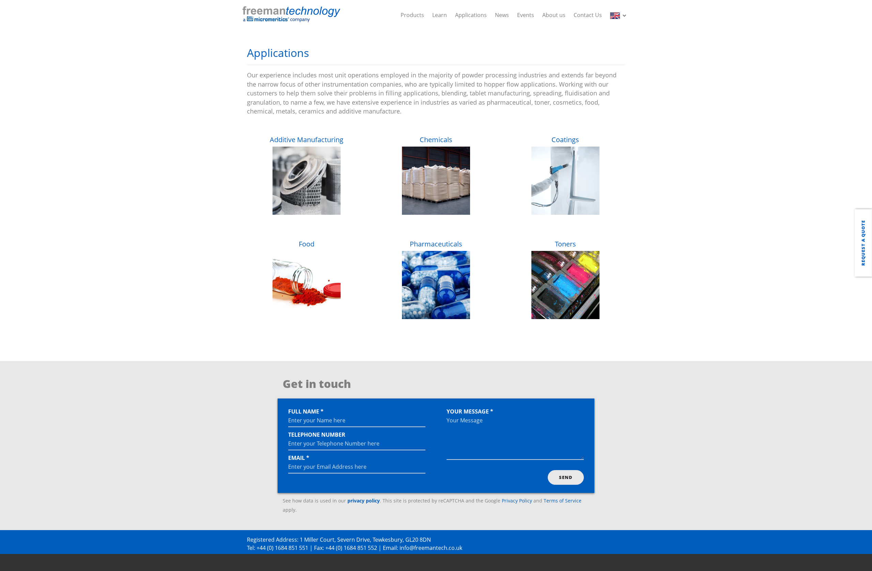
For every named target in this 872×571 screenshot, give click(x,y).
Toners (565, 244)
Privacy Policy (517, 500)
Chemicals (436, 139)
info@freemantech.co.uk (431, 548)
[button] (619, 15)
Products (412, 15)
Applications (471, 15)
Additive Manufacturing (306, 139)
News (502, 15)
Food (306, 244)
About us (553, 15)
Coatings (565, 139)
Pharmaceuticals (436, 244)
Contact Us (588, 15)
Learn (439, 15)
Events (525, 15)
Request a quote (863, 243)
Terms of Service (562, 500)
